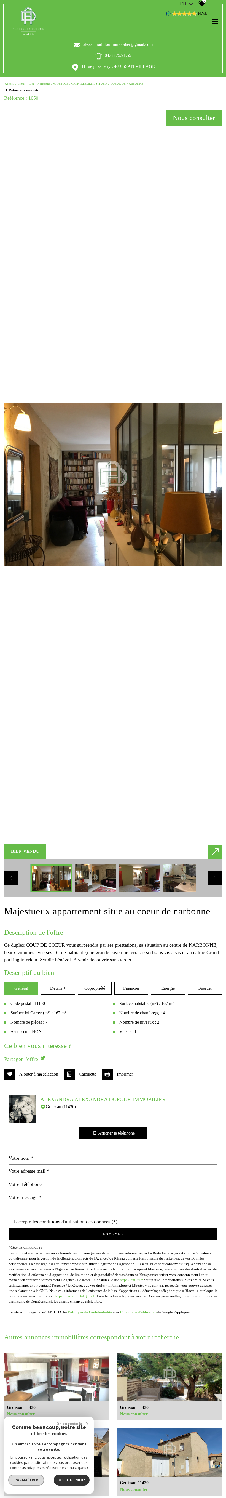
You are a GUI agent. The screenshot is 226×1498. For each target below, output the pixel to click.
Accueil (9, 83)
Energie (168, 988)
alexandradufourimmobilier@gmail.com (118, 44)
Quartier (205, 988)
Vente (21, 83)
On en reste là (69, 1423)
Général (21, 988)
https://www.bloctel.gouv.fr (75, 1296)
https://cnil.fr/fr (131, 1280)
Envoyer (113, 1234)
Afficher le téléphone (114, 1133)
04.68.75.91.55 (118, 55)
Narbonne (43, 83)
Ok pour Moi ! (71, 1479)
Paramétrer (26, 1479)
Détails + (58, 988)
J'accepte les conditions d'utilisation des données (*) (65, 1221)
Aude (31, 83)
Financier (131, 988)
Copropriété (94, 988)
